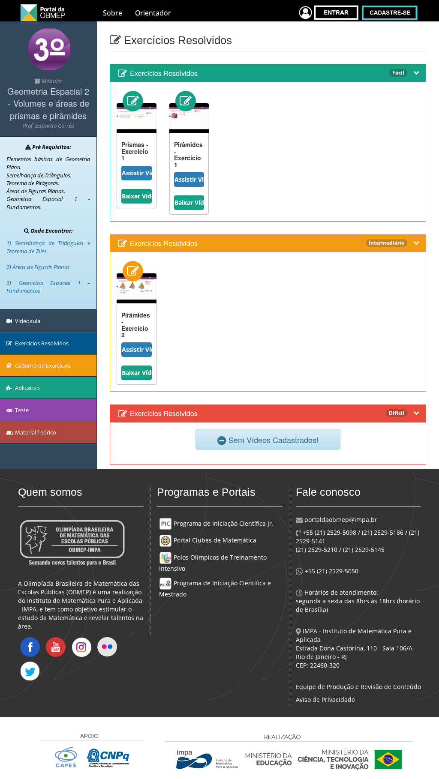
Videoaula (27, 321)
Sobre (112, 13)
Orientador (153, 13)
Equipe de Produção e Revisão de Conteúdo (358, 687)
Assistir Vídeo (137, 173)
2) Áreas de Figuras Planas (38, 267)
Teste (21, 410)
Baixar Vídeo (137, 196)
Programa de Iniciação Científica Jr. (223, 523)
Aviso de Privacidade (325, 699)
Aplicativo (27, 388)
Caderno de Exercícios (42, 365)
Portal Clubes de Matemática (214, 540)
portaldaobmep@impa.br (340, 519)
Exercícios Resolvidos (41, 343)
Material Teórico (35, 432)
